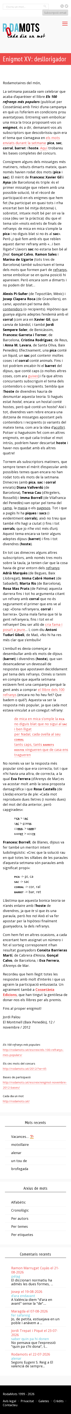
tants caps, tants (34, 744)
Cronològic (20, 1210)
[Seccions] (65, 22)
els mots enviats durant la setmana (31, 140)
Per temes (19, 1226)
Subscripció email (55, 12)
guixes (33, 376)
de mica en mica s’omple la (39, 718)
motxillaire (20, 1144)
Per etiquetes (22, 1234)
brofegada (19, 1168)
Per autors (19, 1218)
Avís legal (9, 1401)
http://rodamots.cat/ (16, 1101)
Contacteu (10, 1405)
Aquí (43, 148)
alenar (16, 1152)
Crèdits (59, 1401)
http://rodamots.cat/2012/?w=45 (24, 1068)
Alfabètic (18, 1202)
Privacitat (27, 1401)
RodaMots (10, 1394)
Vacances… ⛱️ (22, 1136)
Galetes (43, 1401)
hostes (19, 749)
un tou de (19, 1160)
